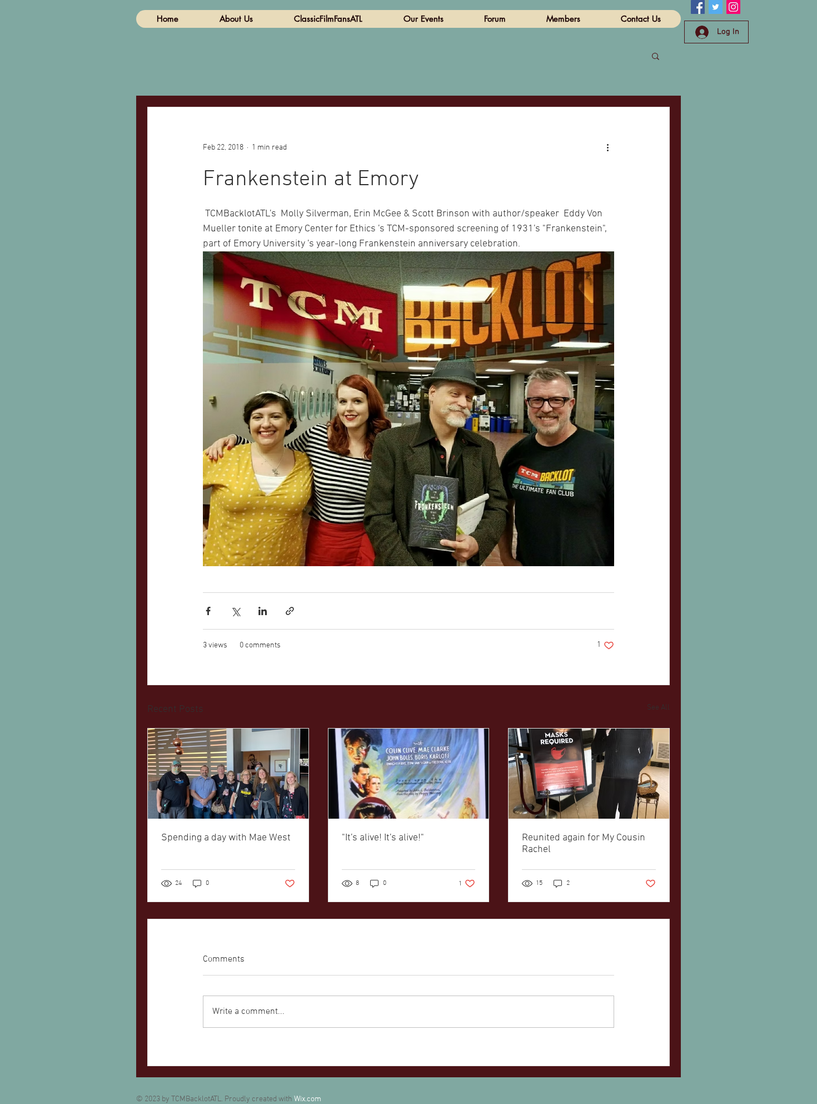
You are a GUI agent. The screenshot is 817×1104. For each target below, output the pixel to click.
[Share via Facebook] (208, 611)
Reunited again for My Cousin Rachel (583, 843)
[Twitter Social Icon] (716, 7)
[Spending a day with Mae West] (228, 774)
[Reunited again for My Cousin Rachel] (589, 774)
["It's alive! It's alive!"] (408, 774)
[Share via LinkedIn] (262, 611)
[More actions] (607, 147)
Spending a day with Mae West (226, 838)
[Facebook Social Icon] (698, 7)
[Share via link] (290, 611)
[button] (655, 55)
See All (658, 707)
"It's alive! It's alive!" (383, 838)
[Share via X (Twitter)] (235, 611)
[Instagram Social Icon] (733, 7)
